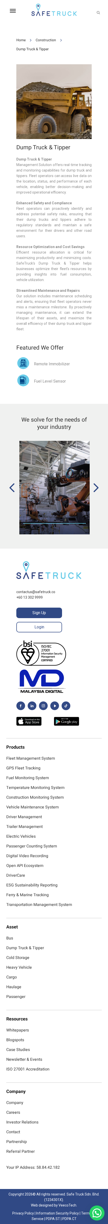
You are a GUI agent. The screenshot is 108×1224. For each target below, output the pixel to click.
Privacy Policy (23, 1213)
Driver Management (24, 817)
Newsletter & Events (24, 1059)
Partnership (16, 1141)
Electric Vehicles (21, 836)
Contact (13, 1132)
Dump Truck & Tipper (32, 49)
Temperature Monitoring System (35, 787)
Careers (13, 1112)
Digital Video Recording (27, 856)
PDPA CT (69, 1219)
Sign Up (39, 612)
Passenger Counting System (31, 846)
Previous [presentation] (12, 487)
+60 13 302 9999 (29, 597)
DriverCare (15, 875)
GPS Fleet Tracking (23, 768)
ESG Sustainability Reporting (32, 885)
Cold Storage (17, 957)
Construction (46, 40)
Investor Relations (22, 1122)
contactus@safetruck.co (35, 592)
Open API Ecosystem (24, 865)
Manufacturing (54, 517)
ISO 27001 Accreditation (27, 1069)
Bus (9, 938)
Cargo (11, 977)
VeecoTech (67, 1205)
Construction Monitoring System (35, 797)
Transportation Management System (39, 904)
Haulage (13, 987)
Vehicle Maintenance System (32, 807)
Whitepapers (17, 1030)
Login (39, 627)
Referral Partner (20, 1151)
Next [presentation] (96, 487)
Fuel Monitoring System (27, 778)
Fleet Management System (30, 758)
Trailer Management (24, 826)
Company (14, 1102)
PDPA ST (53, 1219)
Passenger (15, 996)
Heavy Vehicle (19, 967)
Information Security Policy (57, 1213)
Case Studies (18, 1049)
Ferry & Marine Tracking (27, 895)
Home (21, 40)
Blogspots (15, 1040)
